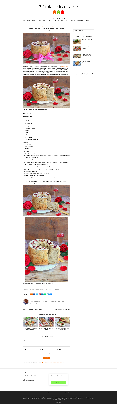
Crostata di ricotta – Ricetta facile (86, 62)
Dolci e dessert (42, 20)
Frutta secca (57, 289)
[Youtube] (62, 393)
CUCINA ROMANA (64, 20)
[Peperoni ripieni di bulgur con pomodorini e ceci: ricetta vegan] (30, 322)
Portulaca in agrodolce (87, 39)
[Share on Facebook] (34, 294)
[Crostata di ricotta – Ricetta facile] (77, 63)
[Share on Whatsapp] (45, 294)
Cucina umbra (56, 20)
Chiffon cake (26, 289)
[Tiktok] (64, 18)
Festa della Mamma (49, 289)
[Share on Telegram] (48, 294)
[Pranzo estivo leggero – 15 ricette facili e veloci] (77, 56)
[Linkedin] (59, 18)
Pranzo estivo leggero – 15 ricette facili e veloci (87, 55)
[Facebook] (48, 393)
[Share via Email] (50, 294)
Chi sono (87, 20)
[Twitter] (53, 18)
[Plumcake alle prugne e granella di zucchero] (46, 322)
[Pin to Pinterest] (40, 294)
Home (24, 20)
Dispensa (34, 20)
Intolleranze (72, 20)
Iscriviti (58, 382)
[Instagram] (55, 18)
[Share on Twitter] (37, 294)
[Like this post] (31, 294)
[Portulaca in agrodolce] (77, 41)
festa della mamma (64, 66)
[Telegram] (62, 18)
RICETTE (28, 20)
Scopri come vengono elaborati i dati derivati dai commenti (52, 362)
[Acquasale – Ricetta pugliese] (77, 48)
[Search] (93, 21)
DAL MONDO (48, 20)
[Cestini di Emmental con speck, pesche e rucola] (62, 322)
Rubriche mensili (80, 20)
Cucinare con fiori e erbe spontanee (37, 289)
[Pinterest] (57, 18)
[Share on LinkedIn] (42, 294)
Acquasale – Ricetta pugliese (86, 47)
